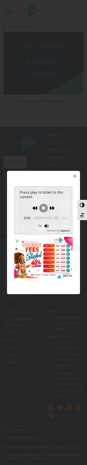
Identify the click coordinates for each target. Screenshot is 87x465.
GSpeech (65, 230)
